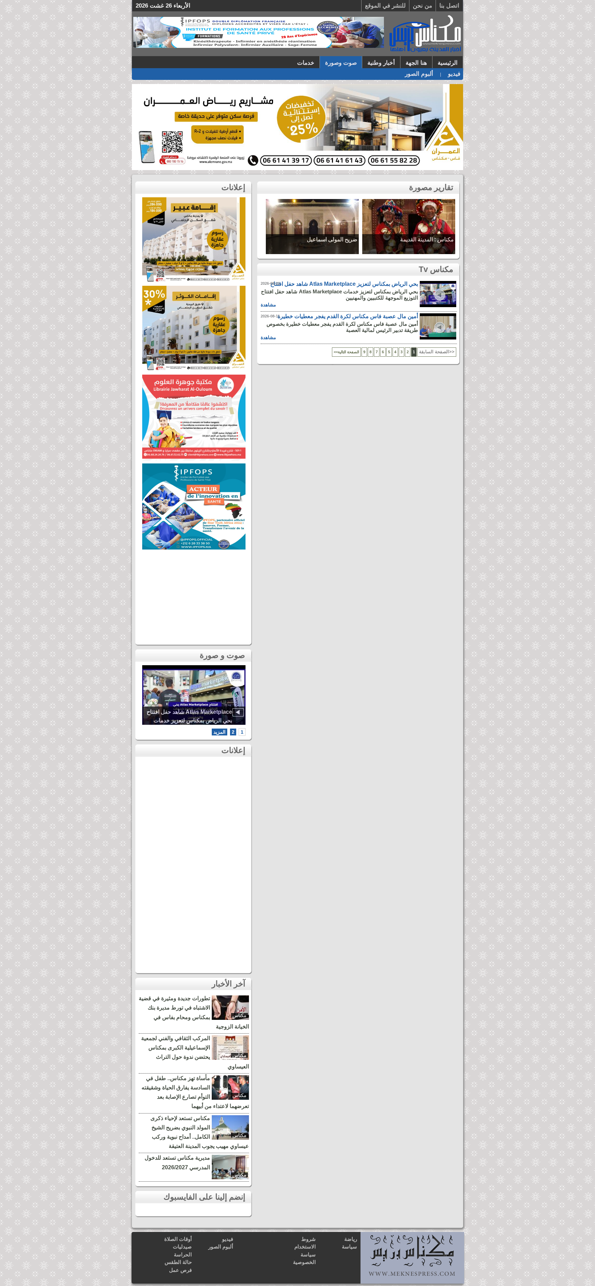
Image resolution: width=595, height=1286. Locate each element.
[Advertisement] (194, 595)
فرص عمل (180, 1270)
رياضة (350, 1239)
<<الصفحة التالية (346, 352)
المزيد (219, 732)
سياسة (349, 1247)
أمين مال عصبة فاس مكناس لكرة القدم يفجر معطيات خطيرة (348, 316)
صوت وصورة (341, 63)
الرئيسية (448, 63)
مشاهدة (268, 304)
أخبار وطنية (381, 63)
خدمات (305, 63)
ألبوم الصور (419, 74)
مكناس (239, 1015)
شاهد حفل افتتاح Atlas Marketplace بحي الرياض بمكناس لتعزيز (440, 301)
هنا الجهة (416, 63)
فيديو (454, 74)
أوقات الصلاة (178, 1239)
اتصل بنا (449, 5)
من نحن (422, 5)
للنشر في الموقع (385, 5)
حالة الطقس (178, 1262)
